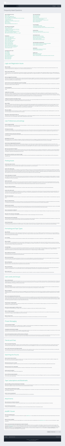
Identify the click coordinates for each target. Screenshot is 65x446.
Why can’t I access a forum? (9, 42)
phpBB (30, 439)
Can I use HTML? (7, 52)
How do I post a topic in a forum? (9, 36)
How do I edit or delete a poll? (9, 41)
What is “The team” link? (36, 21)
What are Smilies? (7, 53)
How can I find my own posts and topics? (39, 39)
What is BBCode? (7, 51)
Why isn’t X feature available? (37, 54)
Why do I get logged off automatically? (10, 17)
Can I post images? (7, 54)
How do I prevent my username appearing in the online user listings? (14, 18)
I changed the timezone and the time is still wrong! (12, 29)
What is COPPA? (7, 21)
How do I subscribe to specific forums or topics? (39, 44)
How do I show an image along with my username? (12, 31)
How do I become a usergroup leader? (38, 19)
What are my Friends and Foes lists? (38, 31)
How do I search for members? (37, 38)
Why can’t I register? (8, 22)
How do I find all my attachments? (38, 49)
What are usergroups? (36, 17)
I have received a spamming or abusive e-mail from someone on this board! (43, 27)
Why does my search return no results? (38, 36)
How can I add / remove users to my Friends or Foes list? (41, 32)
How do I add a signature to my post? (10, 38)
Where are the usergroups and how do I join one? (40, 18)
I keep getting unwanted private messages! (39, 26)
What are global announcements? (9, 55)
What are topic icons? (8, 58)
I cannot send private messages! (37, 25)
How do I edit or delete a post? (9, 37)
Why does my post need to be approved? (11, 46)
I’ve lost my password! (8, 19)
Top (61, 224)
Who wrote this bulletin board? (37, 53)
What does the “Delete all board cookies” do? (11, 23)
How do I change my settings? (9, 27)
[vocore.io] (8, 2)
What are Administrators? (36, 15)
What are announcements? (9, 56)
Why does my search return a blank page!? (39, 37)
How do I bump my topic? (8, 47)
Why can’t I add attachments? (9, 43)
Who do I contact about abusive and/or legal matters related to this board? (43, 55)
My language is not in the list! (9, 30)
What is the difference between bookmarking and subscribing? (42, 43)
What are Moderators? (36, 16)
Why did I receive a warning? (9, 44)
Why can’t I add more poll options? (10, 40)
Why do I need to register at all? (9, 16)
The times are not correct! (8, 28)
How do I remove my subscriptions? (38, 45)
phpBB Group (28, 415)
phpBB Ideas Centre (42, 420)
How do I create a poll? (8, 39)
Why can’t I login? (7, 15)
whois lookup (11, 425)
